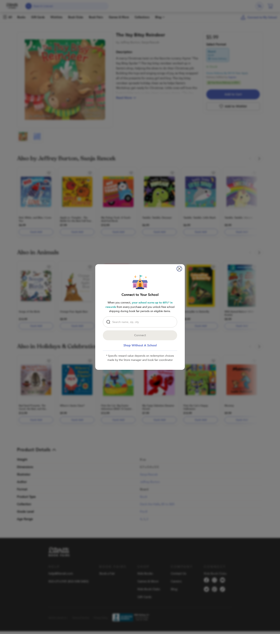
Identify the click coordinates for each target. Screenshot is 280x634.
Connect (140, 335)
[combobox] (141, 322)
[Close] (179, 268)
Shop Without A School (140, 345)
